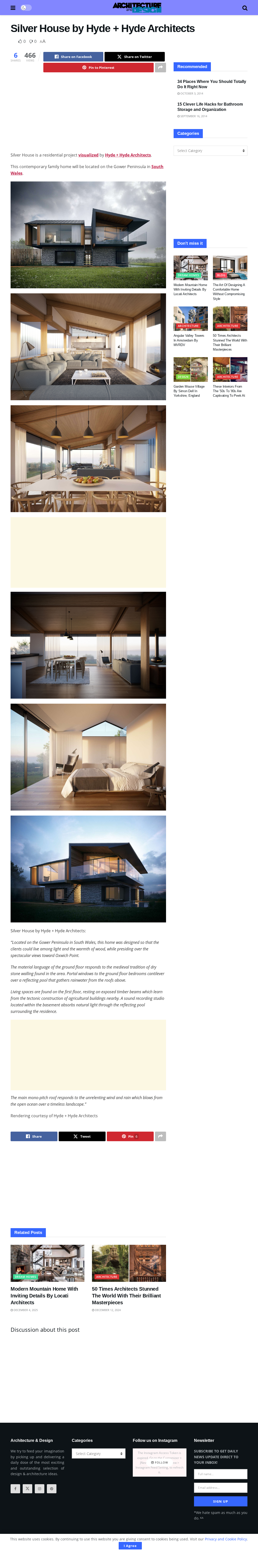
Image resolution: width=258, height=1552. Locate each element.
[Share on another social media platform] (160, 67)
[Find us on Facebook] (15, 1488)
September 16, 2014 (193, 116)
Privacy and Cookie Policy (226, 1539)
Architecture (106, 1277)
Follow (161, 1463)
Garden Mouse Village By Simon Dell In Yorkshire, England (189, 391)
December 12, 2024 (107, 1310)
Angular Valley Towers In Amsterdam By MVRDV (189, 340)
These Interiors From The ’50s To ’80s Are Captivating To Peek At (229, 391)
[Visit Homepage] (137, 8)
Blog (221, 275)
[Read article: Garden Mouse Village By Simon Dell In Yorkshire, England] (191, 369)
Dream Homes (25, 1277)
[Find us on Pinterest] (51, 1488)
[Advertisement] (88, 116)
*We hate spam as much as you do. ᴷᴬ (220, 1515)
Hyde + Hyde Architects (128, 155)
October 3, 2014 (191, 93)
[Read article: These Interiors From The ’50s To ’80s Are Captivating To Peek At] (230, 369)
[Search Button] (244, 7)
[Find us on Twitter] (27, 1488)
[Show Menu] (13, 7)
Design (183, 377)
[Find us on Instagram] (39, 1488)
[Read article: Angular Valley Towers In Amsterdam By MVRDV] (191, 318)
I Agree (130, 1545)
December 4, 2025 (25, 1310)
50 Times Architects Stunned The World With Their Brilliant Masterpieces (126, 1295)
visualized (88, 155)
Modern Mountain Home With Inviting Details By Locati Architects (44, 1295)
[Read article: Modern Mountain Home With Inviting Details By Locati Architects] (47, 1263)
